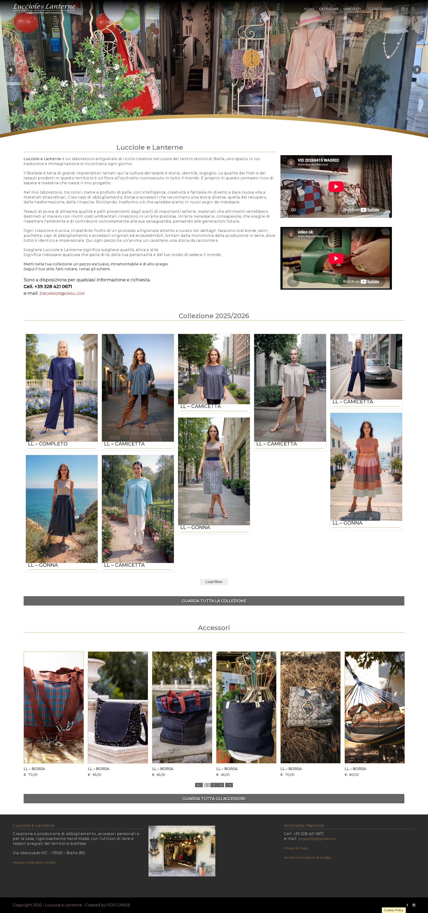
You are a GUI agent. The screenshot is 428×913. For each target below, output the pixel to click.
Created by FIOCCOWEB (107, 905)
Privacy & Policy (296, 848)
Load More (214, 582)
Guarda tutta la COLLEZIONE (214, 601)
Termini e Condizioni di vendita (307, 857)
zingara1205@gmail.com (61, 294)
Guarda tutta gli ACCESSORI (214, 798)
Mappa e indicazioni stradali (34, 862)
